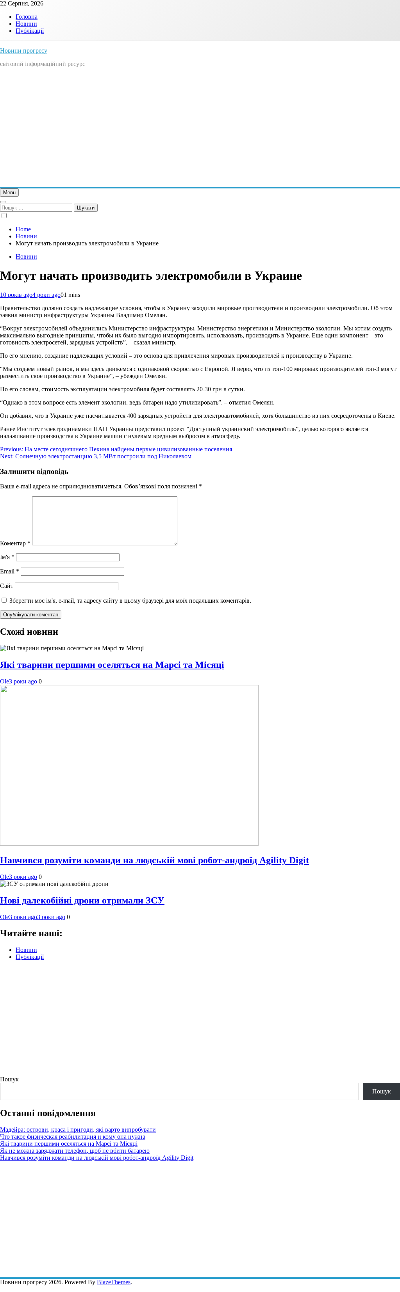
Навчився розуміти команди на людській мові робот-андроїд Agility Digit (154, 860)
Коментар (15, 543)
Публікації (30, 30)
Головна (27, 16)
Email (9, 571)
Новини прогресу (23, 50)
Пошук (9, 1079)
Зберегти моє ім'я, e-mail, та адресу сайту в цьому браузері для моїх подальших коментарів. (130, 600)
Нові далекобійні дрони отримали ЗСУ (82, 900)
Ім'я (7, 557)
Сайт (6, 585)
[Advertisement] (200, 128)
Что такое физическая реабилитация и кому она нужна (72, 1136)
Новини (26, 23)
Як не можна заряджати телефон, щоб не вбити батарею (75, 1150)
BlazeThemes (113, 1282)
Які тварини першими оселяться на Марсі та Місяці (112, 665)
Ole (4, 681)
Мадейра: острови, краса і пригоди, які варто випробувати (78, 1129)
